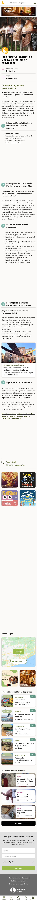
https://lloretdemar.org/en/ (15, 465)
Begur (19, 808)
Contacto (25, 878)
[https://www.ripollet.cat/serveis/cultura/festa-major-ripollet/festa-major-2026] (9, 480)
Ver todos (18, 823)
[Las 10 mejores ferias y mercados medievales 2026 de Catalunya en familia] (18, 353)
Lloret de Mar (19, 697)
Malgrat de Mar (20, 755)
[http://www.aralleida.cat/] (18, 11)
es (35, 27)
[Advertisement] (18, 163)
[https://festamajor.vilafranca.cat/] (28, 480)
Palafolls (18, 712)
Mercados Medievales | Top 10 (13, 365)
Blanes (17, 741)
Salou (19, 777)
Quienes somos (14, 878)
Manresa (20, 792)
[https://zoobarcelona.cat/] (9, 678)
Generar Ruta (19, 661)
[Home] (2, 3)
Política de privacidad (18, 881)
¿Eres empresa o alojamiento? (18, 884)
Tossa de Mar (19, 726)
